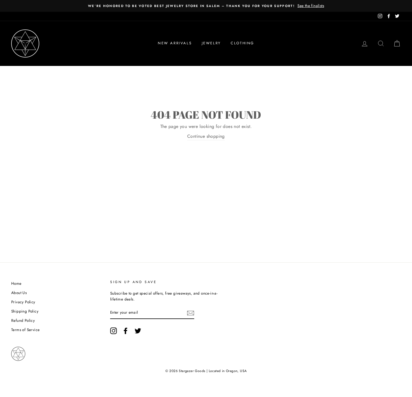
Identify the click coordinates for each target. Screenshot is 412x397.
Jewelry (211, 43)
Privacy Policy (23, 302)
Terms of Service (25, 329)
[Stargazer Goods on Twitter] (138, 330)
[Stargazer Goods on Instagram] (113, 330)
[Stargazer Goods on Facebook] (125, 330)
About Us (19, 292)
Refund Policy (23, 320)
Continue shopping (206, 136)
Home (16, 283)
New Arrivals (175, 43)
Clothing (242, 43)
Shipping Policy (24, 311)
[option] (206, 6)
